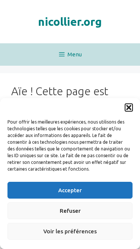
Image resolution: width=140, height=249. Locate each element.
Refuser (70, 211)
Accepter (70, 190)
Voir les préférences (70, 231)
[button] (129, 107)
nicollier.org (70, 21)
